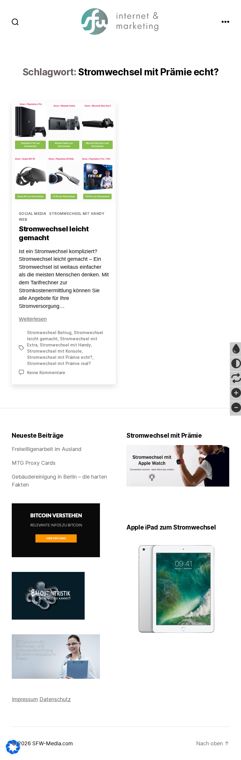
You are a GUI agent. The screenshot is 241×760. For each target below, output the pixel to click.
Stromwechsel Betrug (49, 332)
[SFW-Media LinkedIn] (137, 505)
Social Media (32, 213)
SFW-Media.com (52, 743)
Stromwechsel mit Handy (76, 213)
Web (23, 219)
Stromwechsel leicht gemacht (53, 233)
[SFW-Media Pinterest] (145, 505)
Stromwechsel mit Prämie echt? (59, 357)
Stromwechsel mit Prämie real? (59, 363)
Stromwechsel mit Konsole (54, 351)
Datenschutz (55, 699)
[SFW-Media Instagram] (141, 505)
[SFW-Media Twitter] (132, 505)
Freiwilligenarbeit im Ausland (46, 449)
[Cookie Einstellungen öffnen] (13, 747)
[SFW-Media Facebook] (128, 505)
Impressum (25, 699)
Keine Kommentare (46, 372)
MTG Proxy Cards (34, 463)
